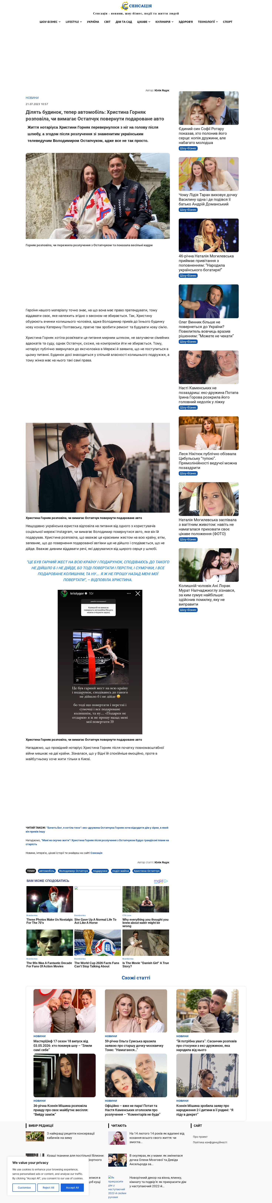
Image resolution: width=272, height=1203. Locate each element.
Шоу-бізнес (188, 148)
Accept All (72, 1187)
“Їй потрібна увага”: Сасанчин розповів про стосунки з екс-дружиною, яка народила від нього (206, 1045)
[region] (48, 1176)
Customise (24, 1187)
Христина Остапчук (147, 871)
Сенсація (96, 852)
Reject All (48, 1187)
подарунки (100, 871)
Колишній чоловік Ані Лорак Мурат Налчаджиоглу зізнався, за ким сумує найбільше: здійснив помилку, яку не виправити (207, 595)
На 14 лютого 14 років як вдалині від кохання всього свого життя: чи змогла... (157, 1138)
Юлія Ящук (162, 90)
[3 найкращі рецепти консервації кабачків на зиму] (35, 1136)
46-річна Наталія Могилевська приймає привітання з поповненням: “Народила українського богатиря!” (206, 263)
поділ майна (120, 871)
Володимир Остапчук (73, 871)
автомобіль (46, 871)
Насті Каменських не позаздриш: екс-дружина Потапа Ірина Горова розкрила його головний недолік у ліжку (208, 395)
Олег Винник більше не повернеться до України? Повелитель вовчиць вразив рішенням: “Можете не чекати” (206, 329)
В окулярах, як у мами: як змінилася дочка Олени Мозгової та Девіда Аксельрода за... (156, 1160)
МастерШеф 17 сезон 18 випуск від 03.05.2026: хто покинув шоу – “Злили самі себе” (62, 1045)
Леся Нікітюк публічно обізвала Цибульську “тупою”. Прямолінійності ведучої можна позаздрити (208, 461)
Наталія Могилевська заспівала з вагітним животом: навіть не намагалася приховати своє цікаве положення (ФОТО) (207, 527)
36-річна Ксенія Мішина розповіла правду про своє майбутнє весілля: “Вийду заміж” (60, 1110)
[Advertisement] (136, 57)
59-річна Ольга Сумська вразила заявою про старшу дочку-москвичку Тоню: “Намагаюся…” (134, 1045)
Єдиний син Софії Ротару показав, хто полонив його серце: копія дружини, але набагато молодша (203, 136)
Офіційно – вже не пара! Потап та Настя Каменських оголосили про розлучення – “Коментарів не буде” (132, 1110)
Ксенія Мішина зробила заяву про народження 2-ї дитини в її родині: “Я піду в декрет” (204, 1110)
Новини (32, 98)
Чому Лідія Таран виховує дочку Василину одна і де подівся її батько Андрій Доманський (208, 199)
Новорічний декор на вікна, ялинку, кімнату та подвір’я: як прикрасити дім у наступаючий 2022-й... (158, 1182)
